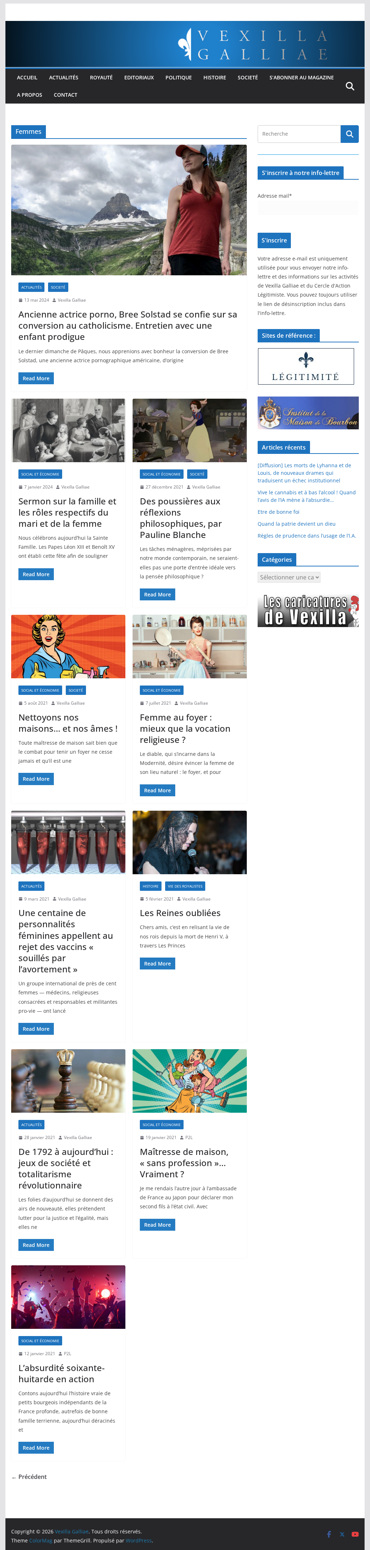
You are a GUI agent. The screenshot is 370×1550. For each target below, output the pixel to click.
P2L (189, 1137)
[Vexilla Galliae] (184, 26)
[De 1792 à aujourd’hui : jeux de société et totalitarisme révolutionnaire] (68, 1081)
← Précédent (29, 1477)
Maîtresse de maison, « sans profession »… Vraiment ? (184, 1163)
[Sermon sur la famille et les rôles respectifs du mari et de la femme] (68, 430)
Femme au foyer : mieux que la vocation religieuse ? (185, 728)
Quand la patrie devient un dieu (297, 523)
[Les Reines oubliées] (190, 842)
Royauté (101, 77)
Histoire (214, 77)
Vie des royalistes (185, 886)
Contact (65, 94)
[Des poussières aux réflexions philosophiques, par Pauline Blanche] (190, 430)
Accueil (27, 77)
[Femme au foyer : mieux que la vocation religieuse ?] (190, 646)
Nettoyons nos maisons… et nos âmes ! (67, 722)
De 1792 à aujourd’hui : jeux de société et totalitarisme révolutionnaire (65, 1168)
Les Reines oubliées (180, 913)
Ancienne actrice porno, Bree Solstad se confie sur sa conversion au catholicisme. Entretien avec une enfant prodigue (127, 325)
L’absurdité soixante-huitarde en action (61, 1373)
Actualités (63, 77)
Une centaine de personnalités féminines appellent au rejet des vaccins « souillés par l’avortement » (65, 941)
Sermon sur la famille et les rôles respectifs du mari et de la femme (67, 512)
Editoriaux (139, 77)
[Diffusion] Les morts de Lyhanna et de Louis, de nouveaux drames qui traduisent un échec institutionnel (304, 473)
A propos (29, 94)
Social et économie (40, 474)
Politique (178, 77)
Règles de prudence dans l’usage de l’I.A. (307, 535)
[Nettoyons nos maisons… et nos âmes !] (68, 646)
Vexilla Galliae (72, 300)
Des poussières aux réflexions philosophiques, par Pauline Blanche (181, 518)
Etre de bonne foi (279, 511)
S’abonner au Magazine (302, 77)
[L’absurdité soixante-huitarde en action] (68, 1297)
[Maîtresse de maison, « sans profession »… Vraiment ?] (190, 1081)
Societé (248, 77)
